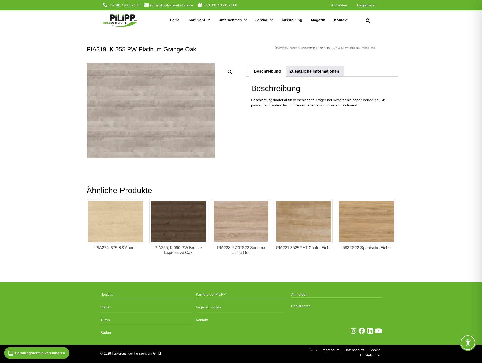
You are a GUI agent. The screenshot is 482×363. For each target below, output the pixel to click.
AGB (313, 350)
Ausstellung (291, 20)
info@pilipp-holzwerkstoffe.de (171, 5)
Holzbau (106, 294)
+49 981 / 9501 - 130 (124, 5)
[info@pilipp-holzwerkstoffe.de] (146, 5)
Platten (293, 47)
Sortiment (197, 20)
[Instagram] (353, 331)
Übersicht (281, 47)
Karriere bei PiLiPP (211, 294)
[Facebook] (362, 331)
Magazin (318, 20)
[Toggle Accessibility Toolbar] (468, 342)
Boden (105, 333)
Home (175, 20)
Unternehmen (230, 20)
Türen (105, 320)
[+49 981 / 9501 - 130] (105, 5)
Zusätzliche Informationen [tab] (314, 71)
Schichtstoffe (307, 47)
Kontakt (341, 20)
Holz (320, 47)
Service (261, 20)
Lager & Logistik (208, 307)
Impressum (330, 350)
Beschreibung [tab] (267, 71)
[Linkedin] (370, 331)
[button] (368, 21)
